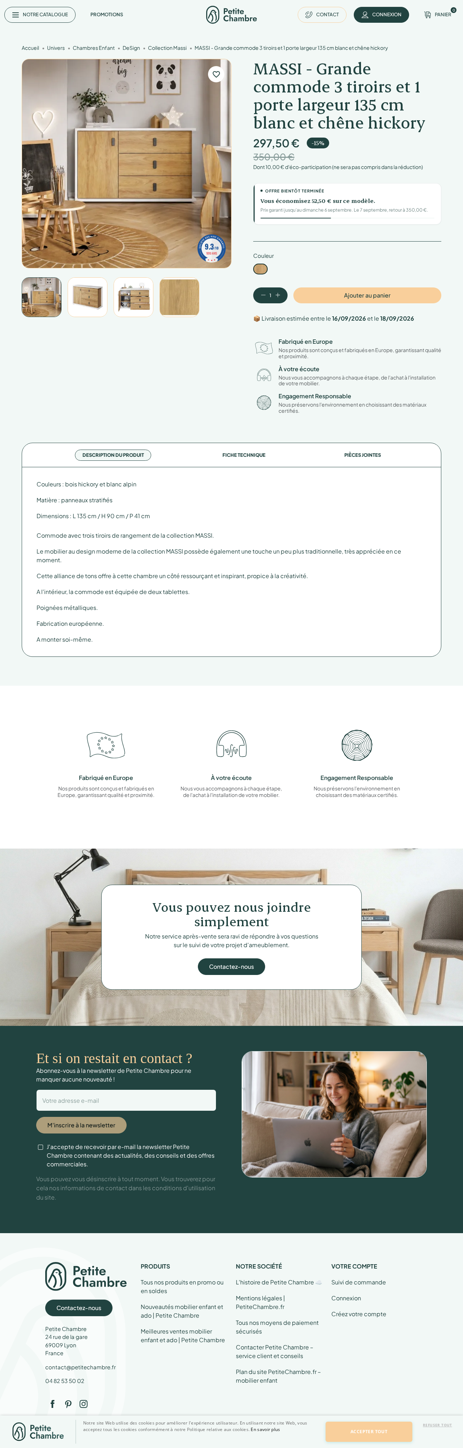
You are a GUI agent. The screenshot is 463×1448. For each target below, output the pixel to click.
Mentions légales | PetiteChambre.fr (260, 1302)
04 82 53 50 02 (64, 1380)
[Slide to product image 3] (133, 297)
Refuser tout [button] (437, 1424)
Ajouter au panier (367, 295)
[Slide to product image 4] (179, 297)
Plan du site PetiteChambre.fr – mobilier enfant (278, 1376)
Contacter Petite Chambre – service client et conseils (274, 1351)
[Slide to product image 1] (41, 297)
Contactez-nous (231, 966)
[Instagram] (83, 1404)
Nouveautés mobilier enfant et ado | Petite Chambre (182, 1311)
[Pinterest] (68, 1404)
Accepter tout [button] (369, 1432)
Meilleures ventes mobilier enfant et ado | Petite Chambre (183, 1335)
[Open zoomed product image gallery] (126, 163)
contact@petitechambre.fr (80, 1367)
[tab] (113, 455)
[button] (199, 1442)
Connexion (346, 1298)
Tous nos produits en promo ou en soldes (182, 1286)
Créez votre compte (358, 1314)
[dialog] (231, 1432)
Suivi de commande (358, 1282)
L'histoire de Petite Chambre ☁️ (279, 1282)
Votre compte (354, 1266)
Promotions (106, 14)
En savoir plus (265, 1429)
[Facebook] (52, 1404)
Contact (327, 14)
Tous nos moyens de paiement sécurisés (277, 1327)
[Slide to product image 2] (87, 297)
